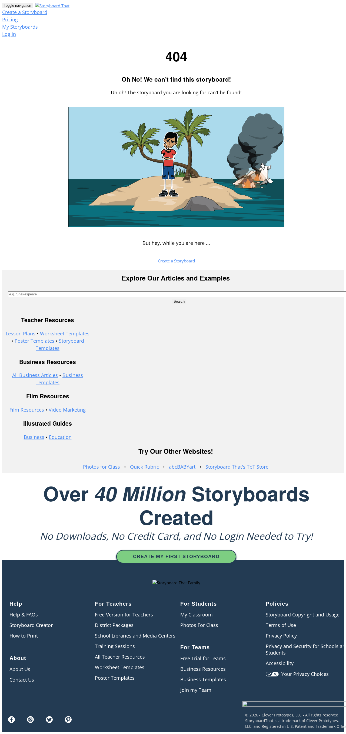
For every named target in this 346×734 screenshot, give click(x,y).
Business (34, 437)
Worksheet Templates (64, 333)
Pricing (10, 19)
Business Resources (203, 669)
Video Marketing (67, 409)
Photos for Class (101, 466)
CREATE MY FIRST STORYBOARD (176, 556)
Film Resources (26, 409)
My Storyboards (20, 27)
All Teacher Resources (120, 656)
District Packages (114, 625)
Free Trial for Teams (203, 658)
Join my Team (195, 690)
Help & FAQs (23, 614)
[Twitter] (49, 721)
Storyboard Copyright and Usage (303, 614)
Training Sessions (115, 646)
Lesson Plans (21, 333)
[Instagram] (30, 721)
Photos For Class (199, 625)
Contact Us (21, 679)
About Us (19, 669)
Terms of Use (281, 625)
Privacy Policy (281, 635)
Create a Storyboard (24, 12)
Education (60, 437)
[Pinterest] (68, 721)
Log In (9, 34)
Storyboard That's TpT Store (236, 466)
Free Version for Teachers (124, 614)
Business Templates (203, 679)
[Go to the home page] (51, 5)
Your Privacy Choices (304, 674)
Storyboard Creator (31, 625)
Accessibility (280, 663)
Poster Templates (34, 341)
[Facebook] (11, 721)
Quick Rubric (144, 466)
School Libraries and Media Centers (135, 635)
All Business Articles (35, 375)
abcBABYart (182, 466)
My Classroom (196, 614)
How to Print (23, 635)
